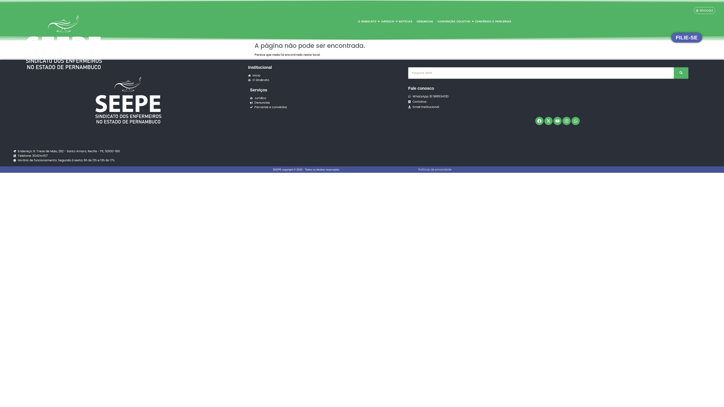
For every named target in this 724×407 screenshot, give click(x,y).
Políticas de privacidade (434, 169)
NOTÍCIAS (405, 21)
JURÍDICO (387, 21)
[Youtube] (557, 121)
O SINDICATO (367, 21)
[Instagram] (566, 121)
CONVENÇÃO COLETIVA (454, 21)
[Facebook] (539, 121)
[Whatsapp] (575, 121)
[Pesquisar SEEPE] (681, 73)
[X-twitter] (548, 121)
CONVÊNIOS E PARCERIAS (493, 21)
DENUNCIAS (425, 21)
